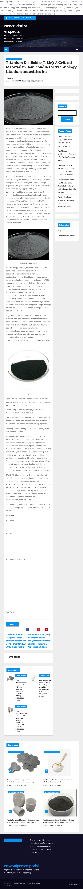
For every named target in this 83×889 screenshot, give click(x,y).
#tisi (32, 81)
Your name (10, 520)
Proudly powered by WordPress (15, 883)
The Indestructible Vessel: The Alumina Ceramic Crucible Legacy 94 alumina (21, 719)
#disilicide (26, 81)
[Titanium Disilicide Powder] (28, 244)
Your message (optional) (16, 559)
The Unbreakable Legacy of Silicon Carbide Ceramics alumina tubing (21, 688)
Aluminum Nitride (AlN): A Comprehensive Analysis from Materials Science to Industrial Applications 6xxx (39, 640)
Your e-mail (10, 533)
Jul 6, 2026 (19, 729)
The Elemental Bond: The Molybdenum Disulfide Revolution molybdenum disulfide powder (67, 186)
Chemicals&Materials (14, 59)
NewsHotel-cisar (13, 840)
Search (62, 106)
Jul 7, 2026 (43, 694)
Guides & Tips (73, 884)
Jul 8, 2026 (19, 698)
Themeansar (8, 885)
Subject (9, 546)
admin (10, 78)
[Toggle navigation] (77, 49)
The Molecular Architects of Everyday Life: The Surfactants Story (45, 685)
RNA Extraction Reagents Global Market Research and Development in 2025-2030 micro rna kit (16, 640)
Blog (59, 230)
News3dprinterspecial (21, 866)
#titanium (39, 81)
